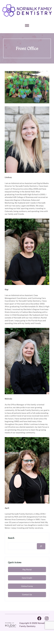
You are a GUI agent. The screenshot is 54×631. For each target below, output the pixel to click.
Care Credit (27, 578)
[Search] (41, 546)
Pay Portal (27, 569)
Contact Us (27, 594)
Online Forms (27, 586)
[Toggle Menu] (27, 25)
